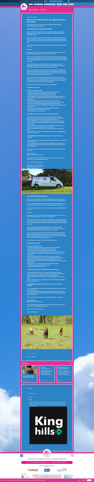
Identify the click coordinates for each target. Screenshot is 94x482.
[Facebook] (44, 1)
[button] (56, 1)
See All (71, 363)
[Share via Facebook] (27, 353)
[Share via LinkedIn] (32, 353)
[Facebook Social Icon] (21, 455)
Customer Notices (33, 9)
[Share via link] (35, 353)
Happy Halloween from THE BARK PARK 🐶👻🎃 (29, 376)
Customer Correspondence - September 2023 (45, 368)
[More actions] (66, 17)
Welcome (43, 9)
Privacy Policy (43, 480)
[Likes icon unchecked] (30, 447)
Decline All (84, 480)
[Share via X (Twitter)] (30, 353)
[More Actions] (66, 399)
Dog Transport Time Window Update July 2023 (63, 368)
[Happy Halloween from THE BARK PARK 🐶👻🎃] (29, 369)
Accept (89, 480)
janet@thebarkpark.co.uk (37, 1)
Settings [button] (78, 480)
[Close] (92, 480)
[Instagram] (46, 1)
